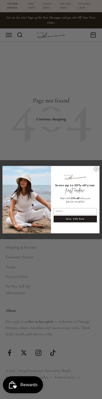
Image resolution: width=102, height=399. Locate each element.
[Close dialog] (96, 169)
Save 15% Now (75, 219)
